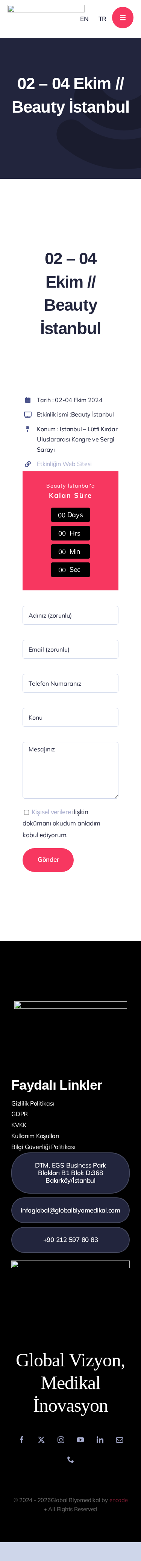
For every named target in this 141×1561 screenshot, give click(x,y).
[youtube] (80, 1440)
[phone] (71, 1459)
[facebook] (22, 1440)
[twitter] (41, 1440)
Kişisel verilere (51, 812)
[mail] (119, 1440)
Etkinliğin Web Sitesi (64, 464)
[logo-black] (46, 8)
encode (118, 1500)
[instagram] (61, 1440)
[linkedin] (100, 1440)
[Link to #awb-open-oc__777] (122, 17)
